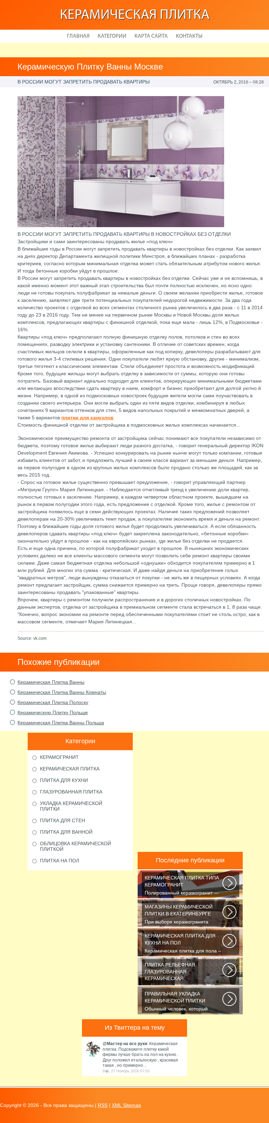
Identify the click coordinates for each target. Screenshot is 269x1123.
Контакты (189, 36)
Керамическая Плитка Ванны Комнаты (62, 692)
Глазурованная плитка (71, 792)
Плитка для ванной (66, 832)
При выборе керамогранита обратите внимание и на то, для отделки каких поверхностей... (182, 915)
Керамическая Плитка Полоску (53, 702)
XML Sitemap (126, 1105)
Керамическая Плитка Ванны (51, 682)
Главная (78, 36)
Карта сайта (151, 36)
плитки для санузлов (87, 417)
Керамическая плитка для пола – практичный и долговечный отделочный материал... (183, 944)
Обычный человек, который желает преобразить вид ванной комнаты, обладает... (182, 1002)
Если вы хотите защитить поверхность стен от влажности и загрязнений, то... (183, 973)
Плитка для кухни (64, 780)
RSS (103, 1105)
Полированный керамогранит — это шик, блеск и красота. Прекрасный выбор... (182, 886)
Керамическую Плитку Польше (53, 712)
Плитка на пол (59, 860)
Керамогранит (59, 757)
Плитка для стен (62, 820)
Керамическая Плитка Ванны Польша (61, 722)
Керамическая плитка (134, 15)
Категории (112, 36)
